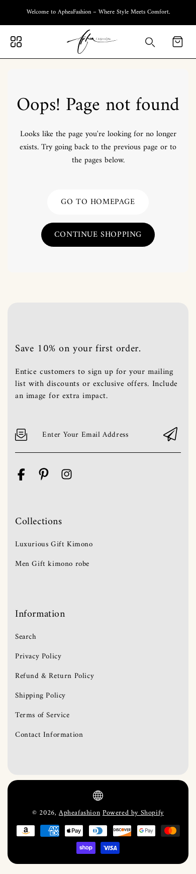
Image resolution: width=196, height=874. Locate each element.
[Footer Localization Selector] (98, 795)
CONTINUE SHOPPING (98, 235)
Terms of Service (42, 716)
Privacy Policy (38, 657)
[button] (177, 41)
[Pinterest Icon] (44, 478)
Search (26, 637)
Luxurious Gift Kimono (54, 545)
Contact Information (49, 735)
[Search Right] (150, 42)
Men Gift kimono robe (52, 564)
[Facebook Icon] (21, 478)
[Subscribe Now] (170, 435)
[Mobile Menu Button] (16, 42)
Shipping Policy (40, 696)
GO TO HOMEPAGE (98, 202)
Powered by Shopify (133, 813)
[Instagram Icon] (66, 478)
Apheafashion (79, 813)
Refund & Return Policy (54, 676)
